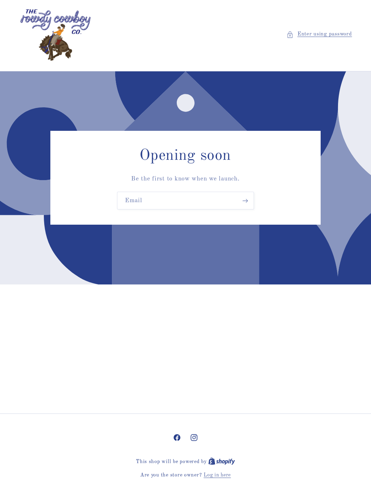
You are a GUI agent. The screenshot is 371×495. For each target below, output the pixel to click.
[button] (319, 34)
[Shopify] (221, 461)
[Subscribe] (245, 200)
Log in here (217, 475)
